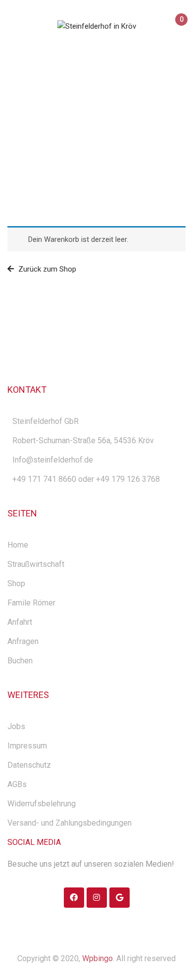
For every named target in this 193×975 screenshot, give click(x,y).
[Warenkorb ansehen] (177, 28)
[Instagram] (97, 897)
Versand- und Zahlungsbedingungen (69, 823)
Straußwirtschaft (35, 564)
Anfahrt (19, 622)
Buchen (20, 660)
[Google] (119, 897)
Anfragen (23, 641)
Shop (16, 583)
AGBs (17, 784)
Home (69, 129)
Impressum (27, 745)
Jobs (16, 726)
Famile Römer (31, 602)
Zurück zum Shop (46, 269)
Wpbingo (97, 958)
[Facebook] (74, 897)
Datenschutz (29, 765)
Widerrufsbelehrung (41, 803)
